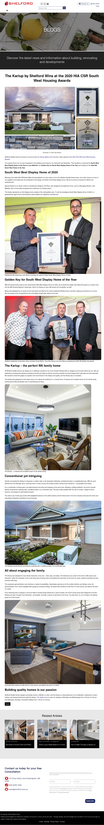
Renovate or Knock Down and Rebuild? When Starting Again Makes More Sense (34, 745)
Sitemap (46, 821)
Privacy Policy (54, 821)
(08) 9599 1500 (15, 785)
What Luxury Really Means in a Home (52, 745)
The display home (42, 697)
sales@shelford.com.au (18, 789)
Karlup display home (46, 157)
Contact (62, 821)
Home (41, 821)
